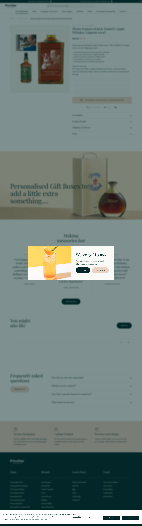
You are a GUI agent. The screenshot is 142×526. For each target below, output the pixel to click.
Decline (111, 518)
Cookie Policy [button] (77, 517)
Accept (130, 518)
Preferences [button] (43, 519)
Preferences (93, 518)
